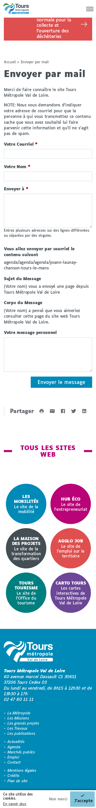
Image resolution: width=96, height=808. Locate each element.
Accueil (10, 61)
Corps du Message (23, 302)
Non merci (58, 799)
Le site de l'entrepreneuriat (70, 504)
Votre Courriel (21, 144)
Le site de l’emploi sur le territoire (70, 548)
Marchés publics (21, 752)
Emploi (13, 757)
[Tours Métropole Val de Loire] (16, 9)
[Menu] (88, 9)
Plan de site (17, 780)
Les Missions (18, 718)
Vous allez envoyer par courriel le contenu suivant (39, 251)
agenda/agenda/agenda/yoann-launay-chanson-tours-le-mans (40, 264)
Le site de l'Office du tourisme (26, 592)
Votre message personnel (30, 332)
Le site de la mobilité (26, 504)
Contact (14, 762)
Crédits (13, 775)
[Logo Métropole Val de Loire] (28, 652)
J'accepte (83, 800)
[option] (26, 504)
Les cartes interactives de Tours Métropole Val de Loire (70, 592)
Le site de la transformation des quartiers (26, 548)
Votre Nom (17, 166)
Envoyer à (16, 188)
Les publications (21, 733)
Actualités (15, 741)
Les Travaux (17, 728)
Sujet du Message (22, 278)
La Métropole (18, 713)
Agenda (13, 746)
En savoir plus (14, 804)
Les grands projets (23, 723)
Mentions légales (21, 770)
